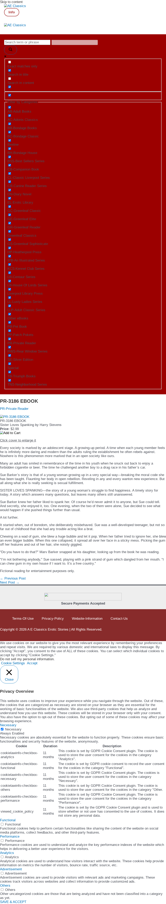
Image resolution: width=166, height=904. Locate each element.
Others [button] (5, 885)
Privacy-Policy (53, 618)
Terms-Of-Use (23, 618)
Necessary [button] (8, 725)
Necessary (13, 729)
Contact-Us (119, 618)
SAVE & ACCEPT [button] (13, 902)
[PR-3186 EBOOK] (14, 417)
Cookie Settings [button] (13, 663)
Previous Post (13, 578)
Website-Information (87, 618)
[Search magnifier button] (10, 49)
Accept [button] (32, 663)
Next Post (9, 582)
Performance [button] (9, 836)
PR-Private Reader (14, 409)
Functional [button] (8, 820)
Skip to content (11, 2)
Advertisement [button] (11, 869)
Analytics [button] (7, 853)
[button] (11, 12)
